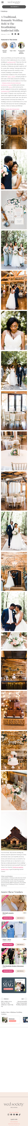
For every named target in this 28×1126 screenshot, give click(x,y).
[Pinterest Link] (14, 1114)
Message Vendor (8, 918)
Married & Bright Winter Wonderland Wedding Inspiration (21, 1003)
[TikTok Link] (19, 1114)
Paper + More (11, 76)
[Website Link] (14, 1108)
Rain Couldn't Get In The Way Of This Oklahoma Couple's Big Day (7, 1004)
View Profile (20, 918)
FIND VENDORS (14, 6)
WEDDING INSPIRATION (14, 1124)
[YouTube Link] (16, 1114)
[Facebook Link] (11, 1114)
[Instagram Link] (8, 1114)
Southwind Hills (11, 62)
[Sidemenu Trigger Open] (2, 2)
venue (10, 87)
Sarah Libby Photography (12, 109)
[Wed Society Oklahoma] (14, 2)
